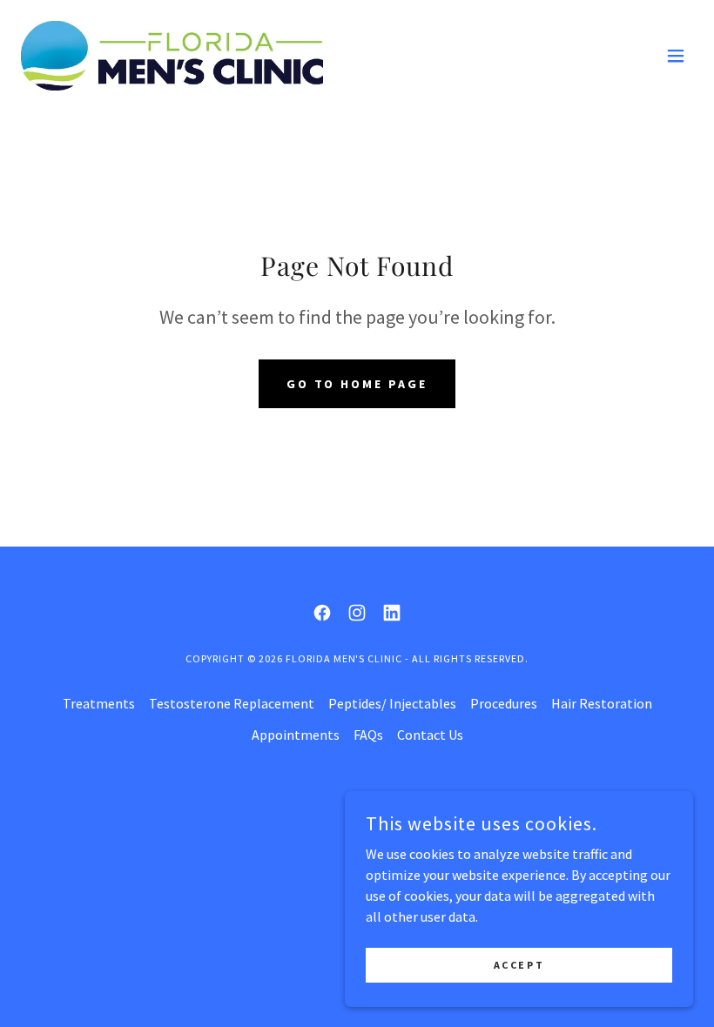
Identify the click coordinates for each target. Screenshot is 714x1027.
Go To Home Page (357, 384)
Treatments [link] (99, 703)
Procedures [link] (503, 703)
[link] (172, 56)
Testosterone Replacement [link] (231, 703)
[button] (675, 55)
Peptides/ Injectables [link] (392, 703)
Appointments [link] (296, 734)
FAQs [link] (368, 734)
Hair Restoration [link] (601, 703)
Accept (519, 964)
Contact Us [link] (430, 734)
